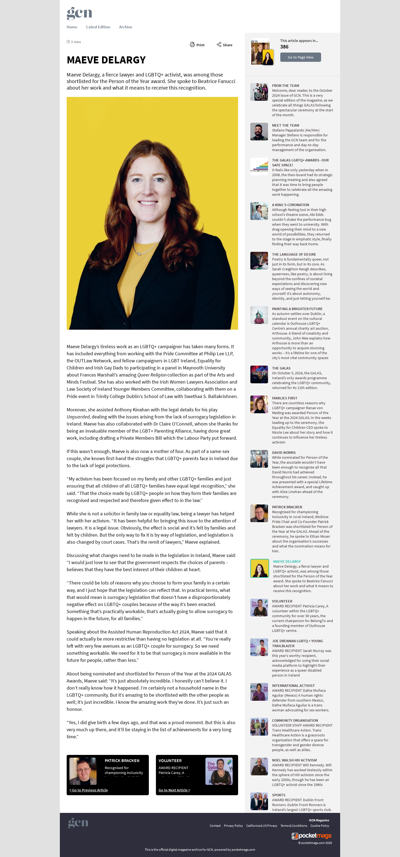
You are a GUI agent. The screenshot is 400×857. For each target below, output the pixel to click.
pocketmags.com (313, 843)
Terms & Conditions (294, 826)
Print (200, 44)
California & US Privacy (261, 826)
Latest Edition (98, 26)
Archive (125, 26)
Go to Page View (300, 57)
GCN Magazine (319, 820)
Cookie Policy (319, 826)
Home (72, 26)
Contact (215, 826)
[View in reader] (259, 64)
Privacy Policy (233, 826)
